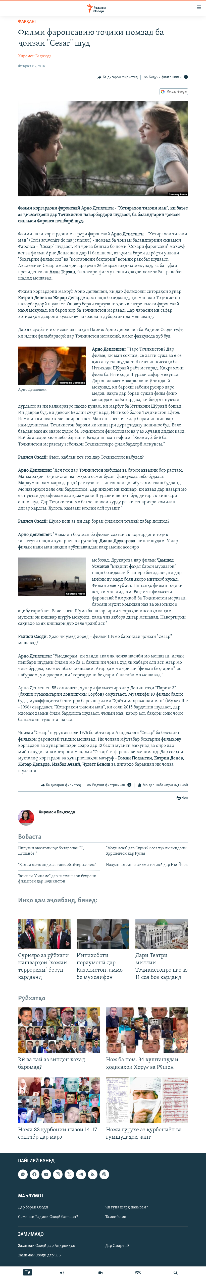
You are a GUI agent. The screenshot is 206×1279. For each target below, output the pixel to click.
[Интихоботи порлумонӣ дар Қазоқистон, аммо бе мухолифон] (103, 934)
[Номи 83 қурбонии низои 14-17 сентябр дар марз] (59, 1100)
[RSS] (92, 1174)
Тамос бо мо (115, 1217)
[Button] (117, 77)
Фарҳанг (27, 22)
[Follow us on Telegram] (81, 1174)
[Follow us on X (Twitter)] (69, 1174)
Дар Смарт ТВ (117, 1246)
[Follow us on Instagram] (58, 1174)
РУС (138, 1273)
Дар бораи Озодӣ (33, 1207)
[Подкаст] (104, 1174)
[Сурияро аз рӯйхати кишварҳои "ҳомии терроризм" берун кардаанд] (44, 934)
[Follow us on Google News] (23, 1174)
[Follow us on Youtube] (46, 1174)
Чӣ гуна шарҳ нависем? (126, 1207)
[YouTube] (100, 1272)
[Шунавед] (62, 1272)
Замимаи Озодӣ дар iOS (39, 1256)
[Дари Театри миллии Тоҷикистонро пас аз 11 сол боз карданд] (161, 934)
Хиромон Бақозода (35, 56)
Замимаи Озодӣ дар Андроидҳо (46, 1246)
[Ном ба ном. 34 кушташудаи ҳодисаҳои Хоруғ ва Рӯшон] (147, 1030)
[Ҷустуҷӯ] (175, 1272)
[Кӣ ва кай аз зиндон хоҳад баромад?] (59, 1030)
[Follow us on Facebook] (34, 1174)
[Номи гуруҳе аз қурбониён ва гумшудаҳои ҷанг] (147, 1100)
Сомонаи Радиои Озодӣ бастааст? (48, 1217)
